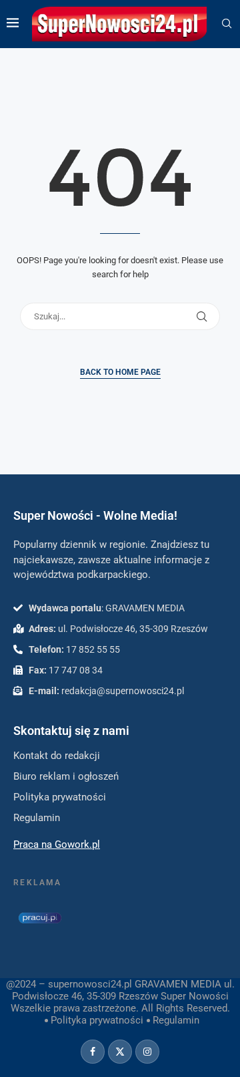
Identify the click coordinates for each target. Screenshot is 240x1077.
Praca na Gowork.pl (56, 844)
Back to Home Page (120, 372)
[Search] (226, 24)
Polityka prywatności (97, 1020)
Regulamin (176, 1020)
